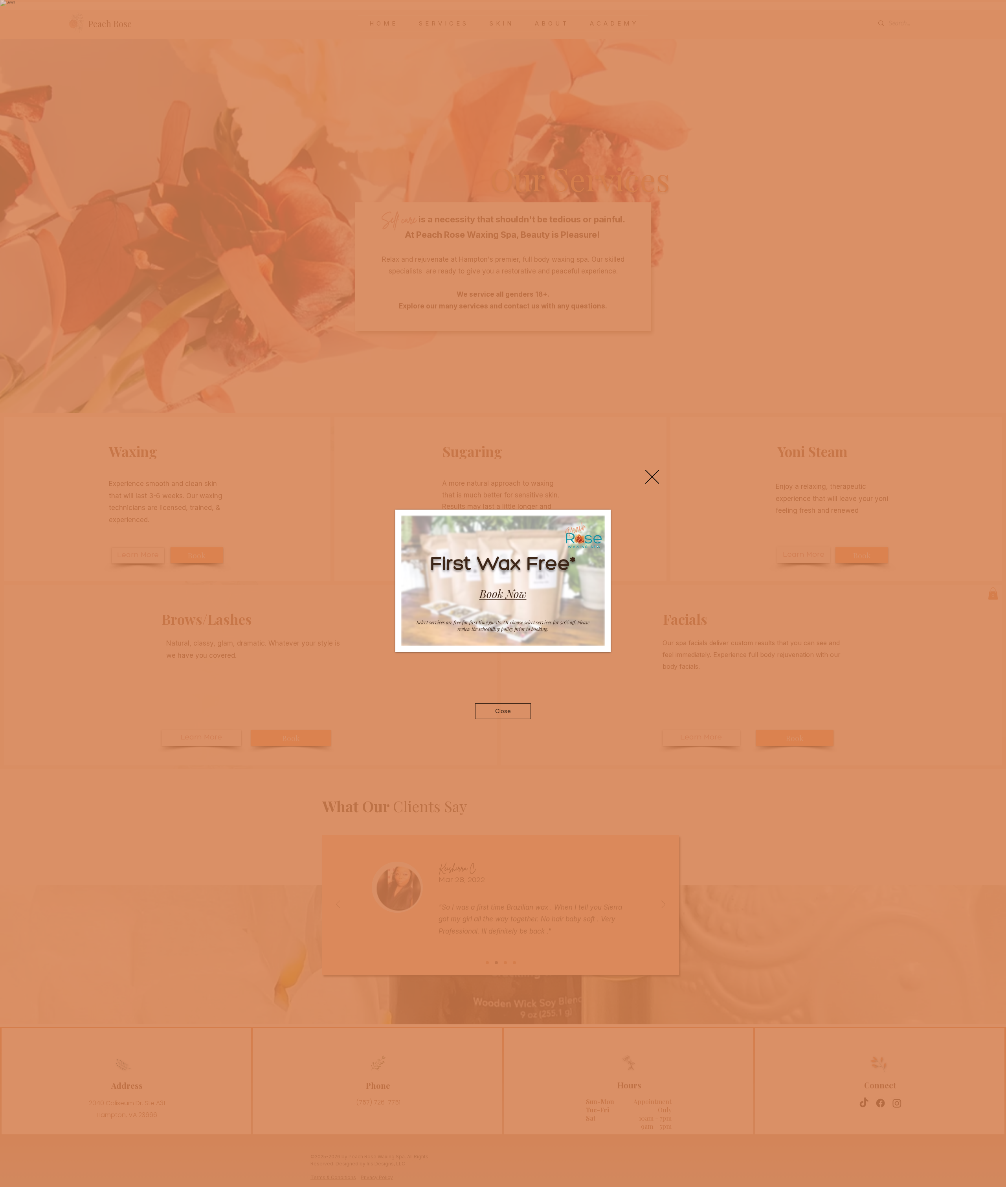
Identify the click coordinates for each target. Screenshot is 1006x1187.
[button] (652, 477)
